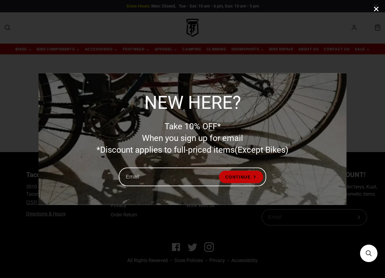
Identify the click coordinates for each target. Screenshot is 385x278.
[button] (368, 253)
